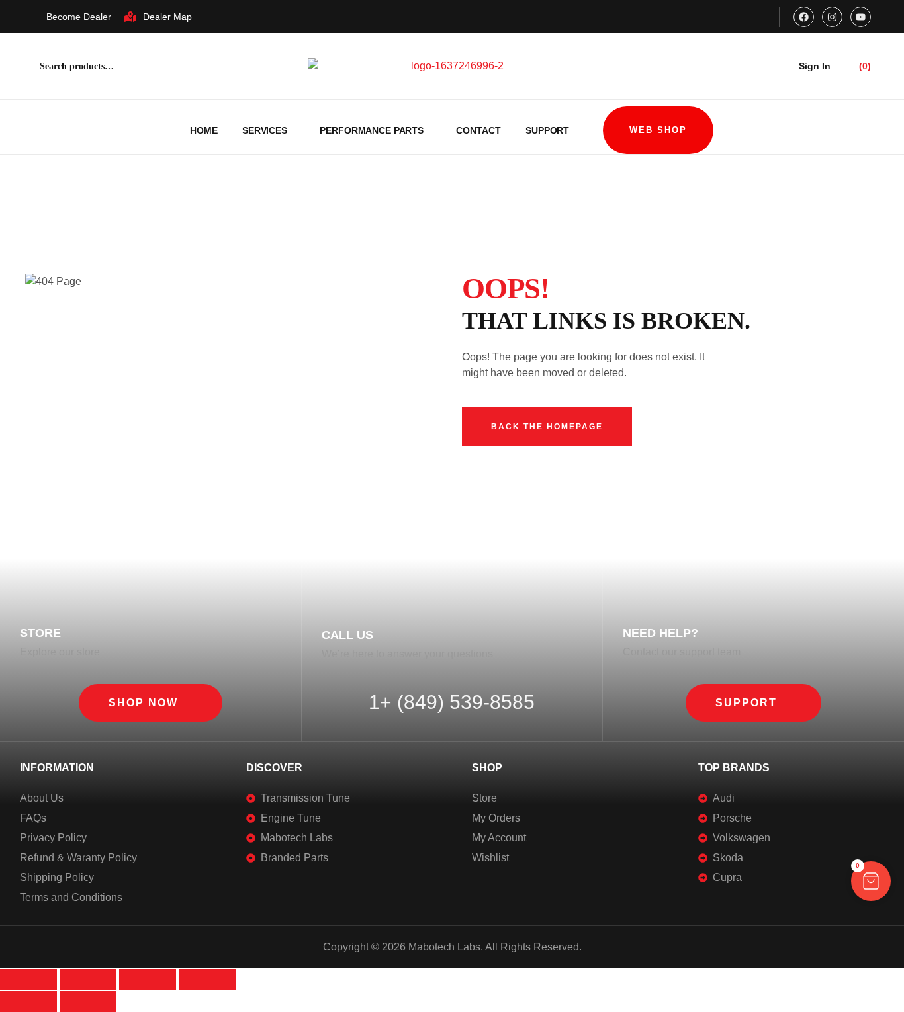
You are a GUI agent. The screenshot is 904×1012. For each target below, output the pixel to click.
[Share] (147, 979)
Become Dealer (78, 16)
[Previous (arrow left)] (28, 1001)
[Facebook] (803, 17)
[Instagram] (832, 17)
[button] (150, 703)
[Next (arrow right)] (88, 1001)
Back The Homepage (547, 426)
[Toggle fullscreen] (88, 979)
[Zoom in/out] (28, 979)
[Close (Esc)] (207, 979)
